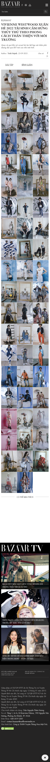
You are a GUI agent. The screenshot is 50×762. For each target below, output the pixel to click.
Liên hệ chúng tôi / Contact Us (34, 671)
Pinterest (48, 56)
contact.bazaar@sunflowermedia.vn (21, 721)
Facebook (22, 5)
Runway (6, 20)
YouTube (30, 5)
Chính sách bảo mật (7, 675)
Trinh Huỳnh (12, 53)
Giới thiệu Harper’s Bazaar (9, 671)
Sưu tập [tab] (9, 64)
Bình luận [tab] (27, 64)
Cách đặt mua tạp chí (8, 673)
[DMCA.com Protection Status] (7, 728)
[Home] (45, 758)
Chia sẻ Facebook (48, 53)
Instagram (26, 5)
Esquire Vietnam (30, 673)
